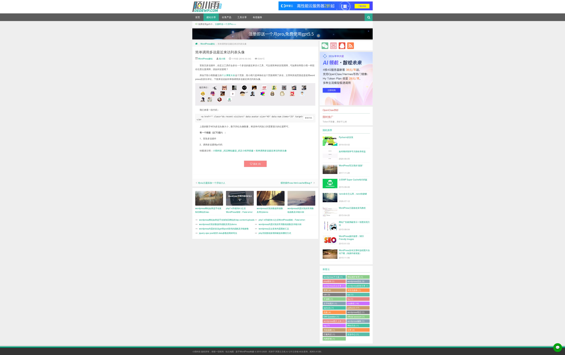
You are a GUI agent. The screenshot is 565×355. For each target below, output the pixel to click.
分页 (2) (351, 329)
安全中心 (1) (353, 334)
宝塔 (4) (327, 290)
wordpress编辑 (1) (355, 321)
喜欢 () (257, 163)
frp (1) (350, 298)
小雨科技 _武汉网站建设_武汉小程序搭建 (233, 150)
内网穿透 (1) (329, 338)
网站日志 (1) (353, 325)
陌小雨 (222, 58)
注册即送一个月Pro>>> (225, 24)
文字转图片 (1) (330, 303)
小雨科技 (196, 351)
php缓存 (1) (329, 281)
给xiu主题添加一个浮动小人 (211, 182)
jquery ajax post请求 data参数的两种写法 (218, 233)
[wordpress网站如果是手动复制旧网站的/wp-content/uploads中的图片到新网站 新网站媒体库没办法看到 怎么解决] (209, 198)
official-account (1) (356, 316)
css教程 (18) (353, 303)
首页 (197, 17)
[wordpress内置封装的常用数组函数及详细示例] (301, 198)
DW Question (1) (331, 316)
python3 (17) (353, 307)
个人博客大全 (228, 75)
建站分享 (211, 17)
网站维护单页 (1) (355, 276)
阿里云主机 (280, 351)
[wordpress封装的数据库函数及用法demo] (271, 198)
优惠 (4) (327, 312)
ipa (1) (350, 294)
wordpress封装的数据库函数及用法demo (218, 224)
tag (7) (327, 325)
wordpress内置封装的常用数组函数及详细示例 (280, 224)
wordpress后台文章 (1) (334, 285)
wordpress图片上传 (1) (334, 321)
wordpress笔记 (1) (355, 312)
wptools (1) (329, 307)
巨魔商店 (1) (329, 334)
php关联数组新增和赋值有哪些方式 (275, 233)
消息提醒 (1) (329, 329)
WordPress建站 (207, 43)
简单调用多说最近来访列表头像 (220, 51)
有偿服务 (257, 17)
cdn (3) (327, 294)
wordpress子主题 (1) (333, 276)
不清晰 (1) (328, 298)
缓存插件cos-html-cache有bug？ (296, 182)
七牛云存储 (293, 351)
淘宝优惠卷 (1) (354, 290)
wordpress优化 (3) (355, 281)
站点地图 (230, 351)
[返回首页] (196, 43)
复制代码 (308, 118)
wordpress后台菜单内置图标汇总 (274, 228)
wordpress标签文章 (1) (358, 285)
